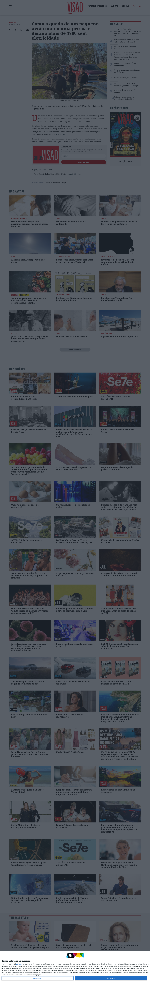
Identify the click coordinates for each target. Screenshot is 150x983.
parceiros (19, 964)
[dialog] (75, 967)
